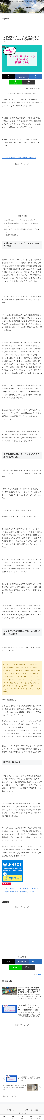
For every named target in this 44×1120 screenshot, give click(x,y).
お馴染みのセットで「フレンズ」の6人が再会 (21, 220)
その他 (6, 902)
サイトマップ (11, 1110)
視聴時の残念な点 (12, 235)
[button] (28, 82)
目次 (19, 216)
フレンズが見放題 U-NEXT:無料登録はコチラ (19, 158)
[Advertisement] (22, 25)
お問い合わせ (22, 1113)
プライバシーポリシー (32, 1110)
